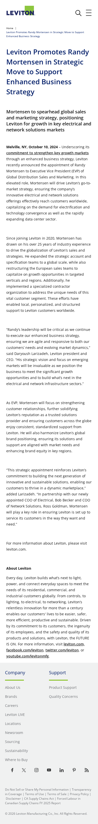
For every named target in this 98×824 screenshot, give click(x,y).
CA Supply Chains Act (39, 798)
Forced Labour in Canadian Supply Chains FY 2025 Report (42, 800)
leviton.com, (74, 644)
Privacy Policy (79, 794)
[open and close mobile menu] (89, 13)
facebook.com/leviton (24, 650)
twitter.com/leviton (62, 650)
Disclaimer (13, 798)
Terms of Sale (57, 794)
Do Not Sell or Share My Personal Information (37, 789)
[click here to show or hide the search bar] (78, 13)
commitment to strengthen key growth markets (47, 153)
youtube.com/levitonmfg (27, 656)
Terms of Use (34, 794)
